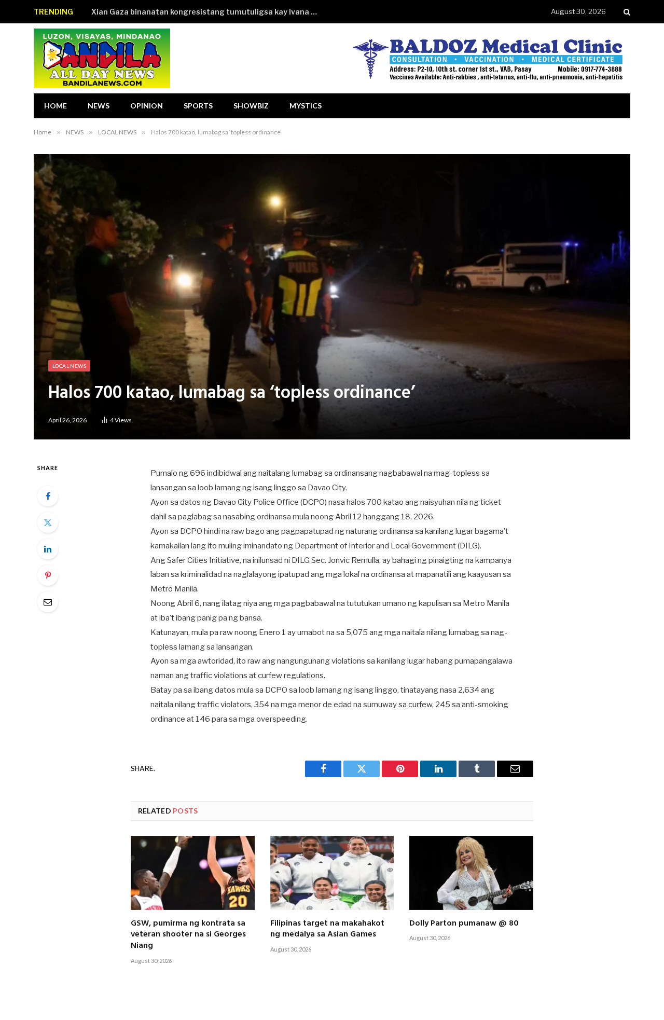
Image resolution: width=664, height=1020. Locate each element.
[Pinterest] (47, 575)
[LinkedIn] (47, 549)
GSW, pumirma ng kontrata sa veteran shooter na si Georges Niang (188, 935)
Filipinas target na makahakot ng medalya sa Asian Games (327, 929)
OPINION (146, 105)
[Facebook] (47, 496)
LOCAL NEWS (69, 366)
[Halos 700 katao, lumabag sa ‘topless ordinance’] (332, 296)
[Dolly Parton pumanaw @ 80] (471, 872)
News (98, 105)
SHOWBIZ (251, 105)
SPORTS (198, 105)
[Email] (47, 601)
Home (55, 105)
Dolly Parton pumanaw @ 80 (464, 924)
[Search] (625, 11)
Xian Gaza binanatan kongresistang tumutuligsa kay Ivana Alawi (208, 11)
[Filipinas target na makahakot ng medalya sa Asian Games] (332, 872)
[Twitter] (47, 522)
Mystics (305, 105)
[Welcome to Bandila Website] (102, 58)
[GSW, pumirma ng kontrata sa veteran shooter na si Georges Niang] (193, 872)
